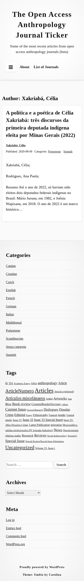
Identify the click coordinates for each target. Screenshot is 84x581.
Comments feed (16, 536)
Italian (10, 314)
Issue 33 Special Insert (48, 420)
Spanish (67, 151)
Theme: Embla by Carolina (42, 574)
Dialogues (51, 409)
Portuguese (54, 151)
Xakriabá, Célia (15, 145)
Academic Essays (22, 383)
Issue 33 (28, 420)
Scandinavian (14, 338)
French (10, 298)
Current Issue (15, 409)
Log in (10, 520)
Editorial (19, 415)
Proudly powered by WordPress (42, 567)
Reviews (40, 435)
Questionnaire (70, 430)
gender (62, 415)
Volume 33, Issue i (45, 448)
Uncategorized (19, 447)
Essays (29, 415)
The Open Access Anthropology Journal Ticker (42, 24)
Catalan (11, 266)
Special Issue (15, 441)
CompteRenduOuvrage (46, 404)
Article (62, 383)
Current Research (35, 410)
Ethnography (40, 415)
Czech (10, 282)
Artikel (49, 398)
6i (6, 383)
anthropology (47, 383)
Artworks (60, 398)
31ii (11, 383)
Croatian (11, 274)
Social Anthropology (57, 435)
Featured (53, 415)
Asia (70, 399)
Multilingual (14, 322)
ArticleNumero (19, 390)
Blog (8, 404)
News (58, 430)
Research (27, 435)
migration (56, 424)
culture (65, 404)
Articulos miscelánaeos (25, 398)
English (11, 290)
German (11, 306)
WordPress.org (15, 544)
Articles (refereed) (64, 391)
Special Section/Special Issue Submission (44, 441)
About (24, 67)
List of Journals (46, 67)
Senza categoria (16, 346)
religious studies (13, 435)
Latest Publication (39, 424)
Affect (34, 383)
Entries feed (13, 528)
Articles (44, 390)
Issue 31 (17, 420)
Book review (21, 404)
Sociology (72, 435)
